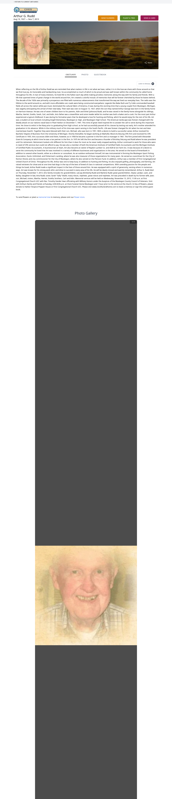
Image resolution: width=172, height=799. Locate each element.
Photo (85, 74)
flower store (79, 197)
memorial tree (44, 197)
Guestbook (100, 74)
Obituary (71, 74)
